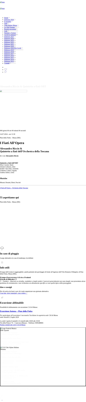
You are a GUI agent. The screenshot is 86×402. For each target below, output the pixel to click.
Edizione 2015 (9, 57)
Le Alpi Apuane (9, 27)
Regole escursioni (10, 29)
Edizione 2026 (9, 20)
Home (6, 18)
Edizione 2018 (9, 52)
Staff (5, 23)
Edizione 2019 (9, 50)
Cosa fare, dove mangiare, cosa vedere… (13, 293)
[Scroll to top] (2, 400)
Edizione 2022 (9, 42)
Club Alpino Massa (10, 25)
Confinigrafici (33, 389)
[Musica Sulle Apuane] (43, 7)
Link (5, 31)
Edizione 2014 (9, 59)
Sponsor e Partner (10, 33)
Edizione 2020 (9, 46)
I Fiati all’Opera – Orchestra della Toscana (14, 188)
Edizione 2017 (9, 54)
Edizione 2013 (9, 61)
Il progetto (7, 21)
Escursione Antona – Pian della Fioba (16, 311)
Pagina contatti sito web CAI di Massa (12, 325)
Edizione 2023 (9, 40)
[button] (5, 67)
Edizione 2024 (9, 38)
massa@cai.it (12, 372)
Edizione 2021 (9, 44)
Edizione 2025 (9, 37)
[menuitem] (45, 18)
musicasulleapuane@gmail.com (18, 342)
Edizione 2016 (9, 56)
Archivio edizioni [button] (10, 35)
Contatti (6, 63)
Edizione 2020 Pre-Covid (12, 48)
